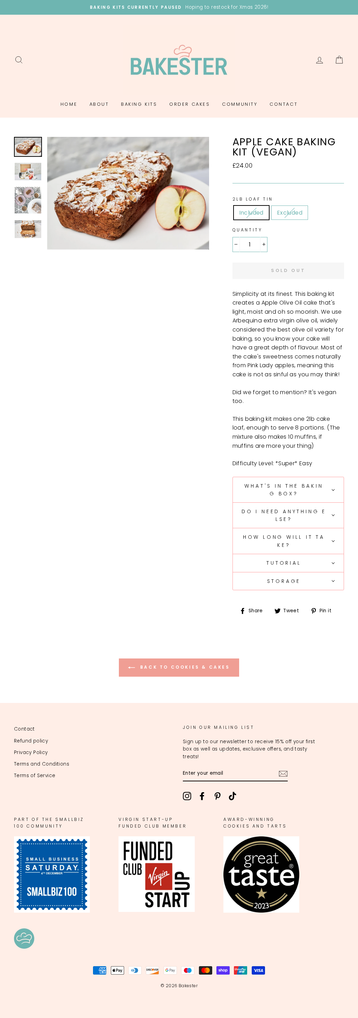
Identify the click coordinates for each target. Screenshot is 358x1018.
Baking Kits (139, 104)
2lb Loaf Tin (252, 199)
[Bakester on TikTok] (232, 796)
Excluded (289, 213)
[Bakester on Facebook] (202, 796)
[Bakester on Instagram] (187, 796)
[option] (179, 7)
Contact (284, 104)
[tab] (288, 490)
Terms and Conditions (41, 764)
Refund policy (31, 741)
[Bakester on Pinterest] (217, 796)
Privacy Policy (31, 752)
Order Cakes (189, 104)
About (99, 104)
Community (239, 104)
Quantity (247, 230)
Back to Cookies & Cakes (184, 667)
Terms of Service (34, 775)
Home (68, 104)
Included (251, 213)
